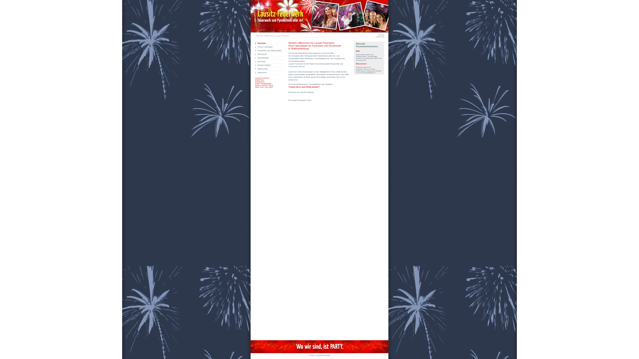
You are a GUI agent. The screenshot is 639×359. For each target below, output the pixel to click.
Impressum (262, 72)
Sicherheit (261, 61)
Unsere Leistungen (265, 47)
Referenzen (262, 54)
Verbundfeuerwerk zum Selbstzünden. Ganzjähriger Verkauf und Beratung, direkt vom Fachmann (369, 57)
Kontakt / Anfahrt (264, 65)
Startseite (261, 43)
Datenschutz (262, 69)
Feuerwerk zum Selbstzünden (269, 51)
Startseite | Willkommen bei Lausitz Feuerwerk (272, 36)
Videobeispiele (263, 58)
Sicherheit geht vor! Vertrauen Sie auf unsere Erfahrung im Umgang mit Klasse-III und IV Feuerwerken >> (369, 70)
